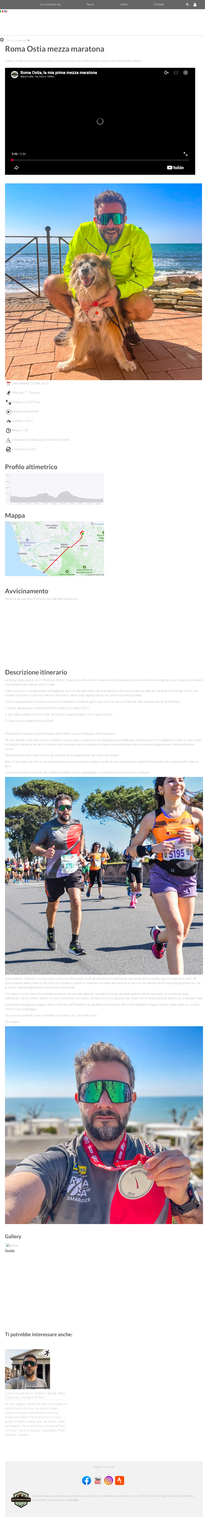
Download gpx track (23, 449)
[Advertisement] (102, 25)
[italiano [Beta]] (2, 11)
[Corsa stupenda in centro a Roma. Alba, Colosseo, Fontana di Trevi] (27, 1369)
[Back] (3, 39)
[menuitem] (50, 4)
